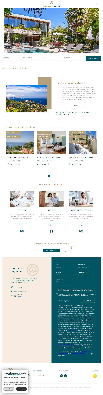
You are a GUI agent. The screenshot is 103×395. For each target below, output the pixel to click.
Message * (60, 280)
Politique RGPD (82, 387)
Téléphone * (83, 272)
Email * (59, 272)
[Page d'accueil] (51, 4)
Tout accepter (21, 389)
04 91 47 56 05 (17, 287)
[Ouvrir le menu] (97, 4)
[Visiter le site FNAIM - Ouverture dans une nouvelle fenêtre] (95, 376)
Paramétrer (8, 389)
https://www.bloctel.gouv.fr (66, 344)
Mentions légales (64, 387)
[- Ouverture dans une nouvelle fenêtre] (61, 375)
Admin (70, 387)
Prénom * (82, 264)
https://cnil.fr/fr (72, 330)
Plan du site (57, 387)
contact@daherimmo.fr (19, 291)
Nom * (58, 264)
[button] (49, 176)
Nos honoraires (50, 387)
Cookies (88, 387)
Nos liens (75, 387)
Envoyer (87, 300)
